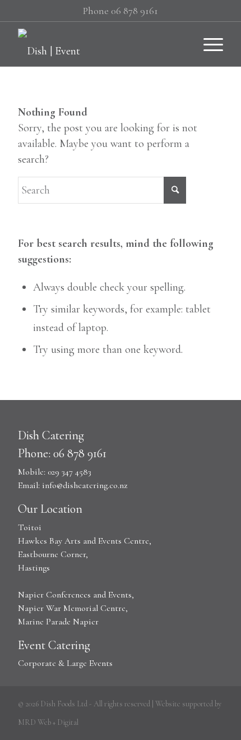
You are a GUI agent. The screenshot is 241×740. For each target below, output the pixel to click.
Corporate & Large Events (65, 663)
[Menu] (207, 43)
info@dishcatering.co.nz (84, 485)
